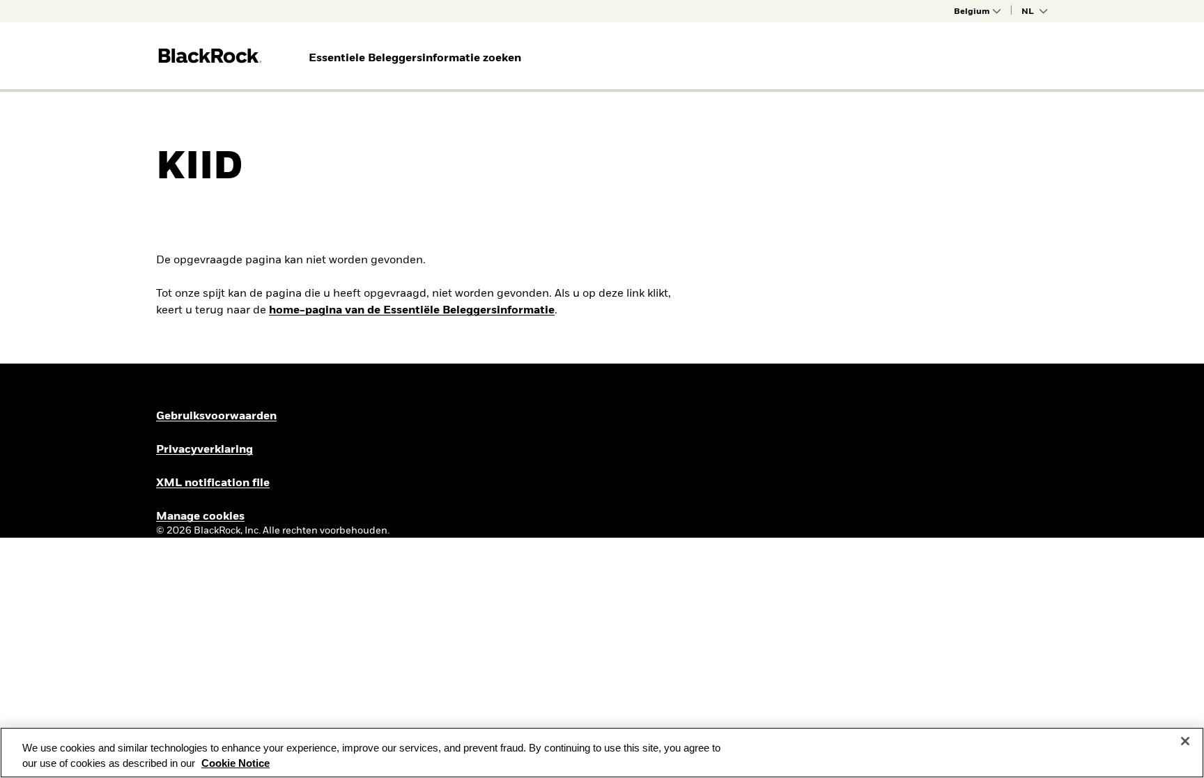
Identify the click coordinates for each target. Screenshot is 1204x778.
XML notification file (213, 483)
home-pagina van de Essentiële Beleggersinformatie (412, 310)
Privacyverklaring (204, 450)
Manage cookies (200, 516)
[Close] (1185, 741)
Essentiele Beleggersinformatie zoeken (415, 58)
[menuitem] (415, 58)
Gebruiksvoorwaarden (216, 416)
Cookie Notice (235, 763)
